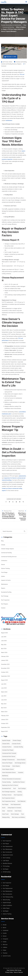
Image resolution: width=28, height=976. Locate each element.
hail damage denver (20, 763)
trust (22, 814)
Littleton (5, 947)
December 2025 (5, 664)
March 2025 (4, 692)
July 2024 (3, 696)
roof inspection (5, 600)
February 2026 (5, 656)
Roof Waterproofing (8, 897)
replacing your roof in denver (10, 785)
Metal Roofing (6, 899)
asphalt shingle (6, 740)
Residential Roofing (6, 592)
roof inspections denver (8, 801)
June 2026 (4, 640)
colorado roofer (16, 743)
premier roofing (6, 782)
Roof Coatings (6, 857)
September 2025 (5, 676)
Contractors (4, 560)
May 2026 (3, 644)
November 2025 (5, 668)
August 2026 (4, 632)
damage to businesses (8, 759)
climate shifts (6, 743)
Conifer (5, 933)
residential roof (6, 788)
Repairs (19, 64)
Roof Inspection (7, 841)
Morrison (5, 944)
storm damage (15, 814)
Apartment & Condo (8, 855)
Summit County (7, 956)
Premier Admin (8, 62)
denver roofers (21, 759)
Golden (4, 941)
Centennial (5, 930)
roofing (20, 791)
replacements (22, 476)
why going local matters (18, 817)
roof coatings (22, 788)
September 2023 (5, 727)
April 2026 (3, 648)
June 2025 (4, 688)
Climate (3, 544)
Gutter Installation (7, 905)
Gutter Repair (6, 908)
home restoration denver (9, 772)
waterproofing (6, 817)
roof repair (5, 804)
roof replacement (15, 804)
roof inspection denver (8, 798)
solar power (5, 814)
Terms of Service (18, 972)
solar (3, 811)
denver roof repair (7, 763)
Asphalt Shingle (7, 902)
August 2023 (4, 731)
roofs (3, 807)
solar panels (18, 811)
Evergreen (5, 939)
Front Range (4, 572)
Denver (3, 564)
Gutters (3, 576)
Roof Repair (6, 843)
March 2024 (4, 711)
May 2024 (3, 703)
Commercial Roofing (21, 62)
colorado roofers (6, 747)
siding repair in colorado (14, 807)
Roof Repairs (4, 604)
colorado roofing (18, 747)
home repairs (16, 766)
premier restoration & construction (11, 779)
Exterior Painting (5, 568)
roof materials (21, 801)
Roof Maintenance (7, 849)
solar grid (9, 811)
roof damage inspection (8, 791)
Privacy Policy (9, 972)
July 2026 (3, 636)
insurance (20, 772)
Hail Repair (5, 869)
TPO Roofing (6, 866)
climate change (17, 740)
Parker (4, 950)
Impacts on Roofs (6, 580)
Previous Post (7, 511)
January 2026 (4, 660)
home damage (6, 766)
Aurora (4, 927)
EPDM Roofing (6, 872)
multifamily (5, 775)
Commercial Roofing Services (9, 64)
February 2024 (5, 715)
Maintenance (4, 584)
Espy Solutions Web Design (14, 970)
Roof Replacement (7, 846)
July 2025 (3, 684)
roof (14, 788)
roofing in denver (6, 795)
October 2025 (4, 672)
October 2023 (4, 723)
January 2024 (4, 719)
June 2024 (4, 700)
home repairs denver (8, 769)
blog (2, 541)
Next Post (21, 511)
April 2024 (3, 707)
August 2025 (4, 680)
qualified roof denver (19, 782)
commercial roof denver (8, 756)
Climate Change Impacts (7, 548)
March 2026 (4, 652)
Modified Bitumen (7, 863)
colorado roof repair (7, 750)
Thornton (5, 953)
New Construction (7, 852)
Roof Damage (4, 596)
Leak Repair (6, 860)
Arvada (4, 924)
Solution (3, 608)
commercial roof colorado (14, 499)
